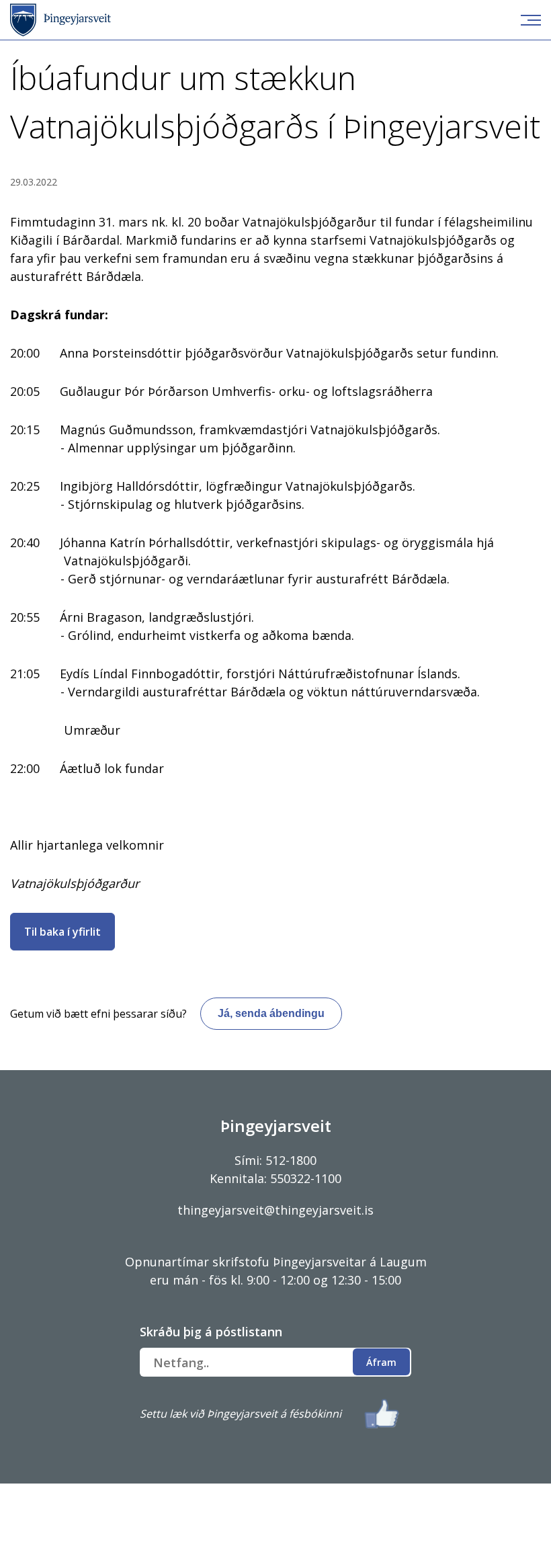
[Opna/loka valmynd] (531, 20)
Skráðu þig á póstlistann (211, 1332)
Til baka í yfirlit (62, 931)
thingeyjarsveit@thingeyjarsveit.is (275, 1210)
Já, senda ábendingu (271, 1013)
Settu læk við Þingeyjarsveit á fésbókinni (240, 1413)
